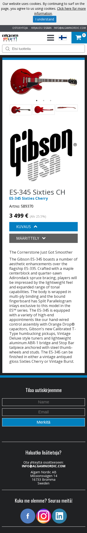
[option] (43, 81)
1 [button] (36, 100)
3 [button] (50, 100)
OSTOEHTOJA (19, 27)
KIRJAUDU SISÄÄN (41, 27)
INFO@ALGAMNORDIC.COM (70, 27)
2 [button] (43, 100)
